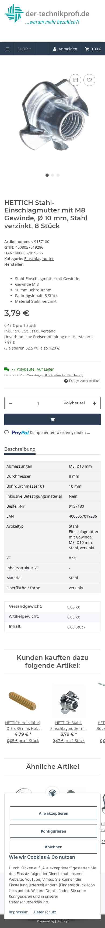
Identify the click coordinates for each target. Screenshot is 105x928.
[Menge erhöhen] (94, 403)
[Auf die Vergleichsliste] (75, 80)
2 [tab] (52, 175)
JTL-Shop (61, 921)
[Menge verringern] (10, 403)
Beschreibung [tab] (20, 449)
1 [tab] (47, 175)
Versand (48, 331)
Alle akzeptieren (53, 813)
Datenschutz (45, 912)
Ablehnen (53, 846)
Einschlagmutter (39, 258)
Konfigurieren (53, 831)
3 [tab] (58, 175)
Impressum (18, 912)
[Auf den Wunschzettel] (89, 80)
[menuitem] (25, 48)
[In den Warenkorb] (8, 65)
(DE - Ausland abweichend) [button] (63, 375)
